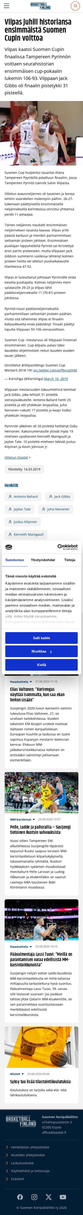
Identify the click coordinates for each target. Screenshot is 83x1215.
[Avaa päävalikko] (6, 6)
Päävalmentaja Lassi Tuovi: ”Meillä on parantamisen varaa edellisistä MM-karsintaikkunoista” (41, 960)
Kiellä (41, 665)
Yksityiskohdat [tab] (43, 560)
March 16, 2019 (56, 379)
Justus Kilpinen (25, 522)
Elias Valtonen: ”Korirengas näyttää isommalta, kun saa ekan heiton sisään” (37, 695)
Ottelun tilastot (16, 457)
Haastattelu (19, 682)
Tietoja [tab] (69, 560)
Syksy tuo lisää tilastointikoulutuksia (40, 1082)
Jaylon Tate (22, 509)
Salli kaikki (41, 638)
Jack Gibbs (62, 496)
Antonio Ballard (26, 496)
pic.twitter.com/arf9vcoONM (55, 370)
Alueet (15, 1074)
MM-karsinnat (20, 819)
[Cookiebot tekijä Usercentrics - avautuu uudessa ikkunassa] (58, 547)
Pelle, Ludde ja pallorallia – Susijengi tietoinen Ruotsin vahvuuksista (40, 830)
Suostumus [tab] (14, 560)
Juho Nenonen (58, 509)
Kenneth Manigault (29, 534)
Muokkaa (39, 651)
